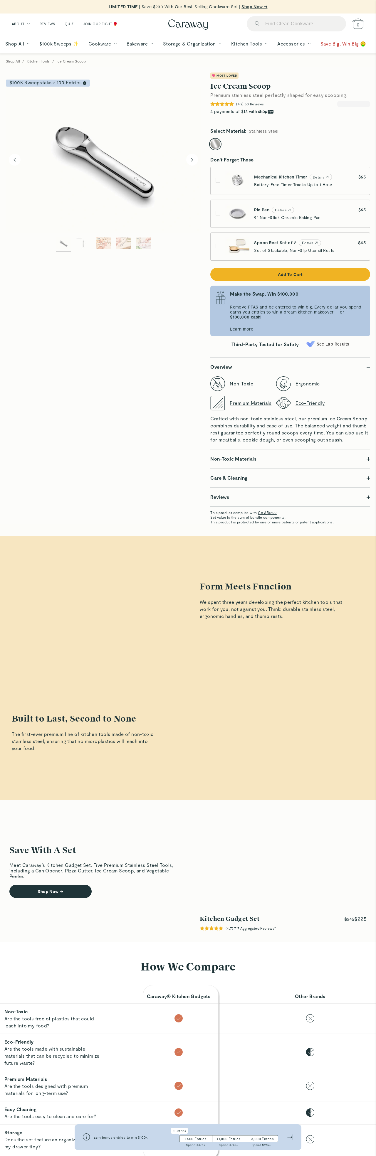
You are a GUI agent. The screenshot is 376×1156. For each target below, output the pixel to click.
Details (319, 177)
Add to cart (290, 274)
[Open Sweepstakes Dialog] (84, 83)
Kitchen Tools (38, 61)
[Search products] (257, 24)
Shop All (13, 61)
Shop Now (50, 904)
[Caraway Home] (188, 25)
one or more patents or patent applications (296, 522)
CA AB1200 (267, 512)
